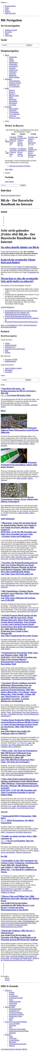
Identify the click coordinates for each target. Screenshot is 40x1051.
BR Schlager (13, 101)
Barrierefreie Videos (15, 1016)
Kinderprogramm (10, 361)
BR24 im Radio (14, 77)
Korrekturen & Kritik (16, 998)
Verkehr (11, 61)
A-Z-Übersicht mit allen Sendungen (18, 268)
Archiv (11, 1018)
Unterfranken (13, 66)
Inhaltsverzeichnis (31, 267)
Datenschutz (13, 1003)
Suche (4, 45)
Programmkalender (15, 1009)
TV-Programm (13, 112)
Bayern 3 (12, 94)
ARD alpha (8, 35)
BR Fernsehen (13, 108)
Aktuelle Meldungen (7, 307)
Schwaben (12, 73)
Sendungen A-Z (14, 85)
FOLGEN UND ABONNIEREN (16, 1022)
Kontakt (7, 352)
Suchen (7, 343)
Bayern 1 (12, 90)
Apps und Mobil (14, 1024)
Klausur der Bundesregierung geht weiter (18, 316)
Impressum (12, 1005)
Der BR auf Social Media (17, 1029)
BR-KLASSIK (14, 96)
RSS (10, 1027)
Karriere (11, 994)
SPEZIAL (8, 1035)
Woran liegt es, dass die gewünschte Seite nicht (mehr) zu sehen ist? (19, 280)
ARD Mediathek (14, 81)
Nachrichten (13, 57)
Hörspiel (12, 1046)
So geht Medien (14, 1040)
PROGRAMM (10, 1007)
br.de (19, 831)
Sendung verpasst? (11, 30)
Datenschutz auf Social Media (18, 1031)
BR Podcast (13, 103)
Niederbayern (13, 70)
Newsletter (8, 32)
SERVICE (8, 990)
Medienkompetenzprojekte (17, 1044)
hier (22, 304)
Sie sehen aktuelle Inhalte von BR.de (20, 247)
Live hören (12, 105)
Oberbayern (13, 72)
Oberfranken (13, 64)
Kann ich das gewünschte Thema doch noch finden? (18, 261)
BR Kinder (12, 1042)
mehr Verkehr (9, 181)
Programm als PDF (11, 359)
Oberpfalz (12, 68)
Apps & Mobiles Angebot (13, 368)
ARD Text (12, 116)
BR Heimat (12, 99)
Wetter (11, 59)
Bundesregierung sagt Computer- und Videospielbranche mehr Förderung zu (17, 313)
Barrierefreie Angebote (16, 1014)
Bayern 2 (12, 92)
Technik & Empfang (15, 1012)
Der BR (4, 856)
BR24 (11, 97)
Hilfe (6, 351)
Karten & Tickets (14, 118)
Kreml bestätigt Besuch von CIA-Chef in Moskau (21, 311)
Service (7, 980)
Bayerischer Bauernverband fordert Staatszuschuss (21, 322)
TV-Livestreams (14, 86)
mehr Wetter (9, 169)
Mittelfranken (13, 62)
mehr (19, 558)
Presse (11, 1000)
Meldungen (12, 75)
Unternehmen (13, 996)
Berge (7, 34)
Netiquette (12, 1033)
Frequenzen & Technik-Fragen (15, 349)
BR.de (7, 978)
